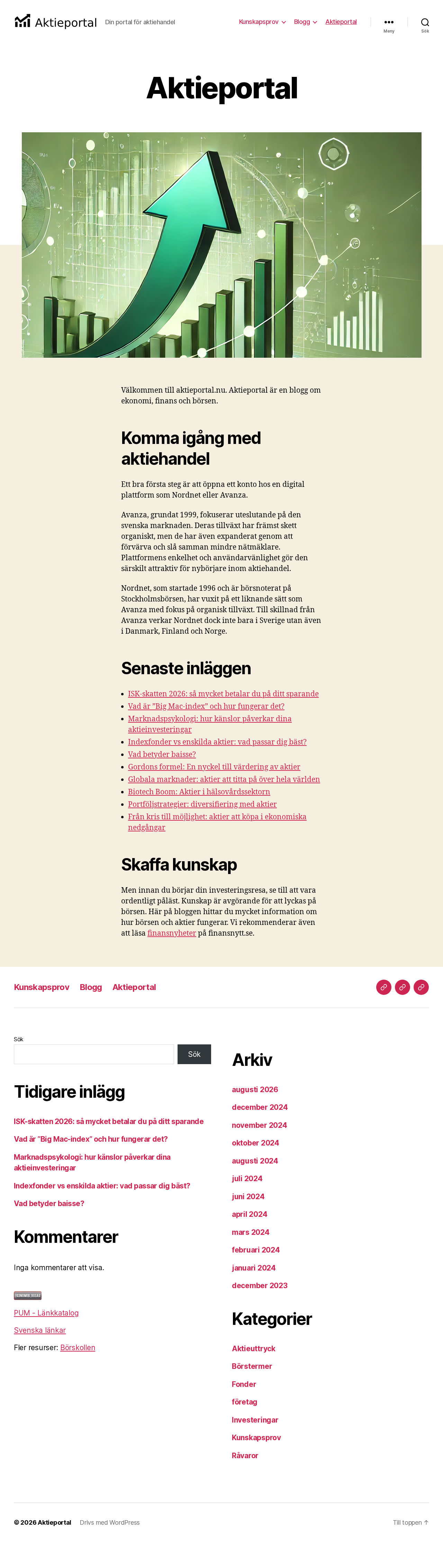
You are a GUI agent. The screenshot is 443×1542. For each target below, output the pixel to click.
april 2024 (249, 1214)
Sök (19, 1039)
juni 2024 (248, 1196)
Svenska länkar (40, 1330)
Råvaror (245, 1455)
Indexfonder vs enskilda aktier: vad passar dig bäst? (217, 742)
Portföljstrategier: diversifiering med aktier (202, 804)
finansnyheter (171, 933)
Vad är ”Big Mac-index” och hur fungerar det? (206, 706)
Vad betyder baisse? (162, 754)
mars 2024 (251, 1232)
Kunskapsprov (259, 21)
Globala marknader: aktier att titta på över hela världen (224, 779)
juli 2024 (247, 1178)
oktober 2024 (255, 1143)
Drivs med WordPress (110, 1522)
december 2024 (260, 1107)
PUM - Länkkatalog (46, 1313)
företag (244, 1402)
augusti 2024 (255, 1161)
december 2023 (260, 1285)
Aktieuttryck (253, 1348)
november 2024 (259, 1125)
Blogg (302, 21)
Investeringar (255, 1420)
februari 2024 (256, 1250)
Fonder (244, 1384)
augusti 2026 (255, 1089)
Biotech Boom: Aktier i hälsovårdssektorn (199, 792)
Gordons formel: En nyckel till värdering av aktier (214, 767)
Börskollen (77, 1347)
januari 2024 (254, 1268)
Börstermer (252, 1366)
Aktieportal (341, 21)
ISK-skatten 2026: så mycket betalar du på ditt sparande (223, 694)
